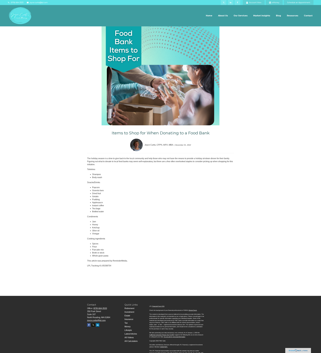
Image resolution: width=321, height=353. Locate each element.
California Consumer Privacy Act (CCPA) (161, 335)
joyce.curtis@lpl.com (39, 2)
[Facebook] (237, 2)
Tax (126, 323)
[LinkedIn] (230, 2)
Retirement (129, 308)
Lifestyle (128, 330)
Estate (127, 316)
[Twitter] (223, 2)
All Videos (129, 337)
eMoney (275, 2)
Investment (129, 312)
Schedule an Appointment (298, 2)
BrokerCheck (193, 310)
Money (128, 326)
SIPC (166, 347)
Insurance (129, 319)
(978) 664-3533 (17, 2)
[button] (209, 15)
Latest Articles (131, 334)
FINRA (162, 347)
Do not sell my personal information (174, 337)
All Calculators (131, 341)
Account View (255, 2)
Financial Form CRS (158, 306)
